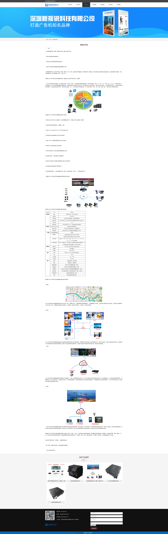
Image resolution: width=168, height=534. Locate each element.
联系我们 (119, 4)
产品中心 (86, 4)
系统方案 (110, 4)
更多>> (84, 460)
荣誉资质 (102, 4)
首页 (47, 39)
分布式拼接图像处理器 (50, 450)
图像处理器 (55, 39)
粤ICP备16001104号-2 (64, 514)
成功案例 (94, 4)
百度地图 (77, 532)
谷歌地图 (81, 532)
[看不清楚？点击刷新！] (93, 525)
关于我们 (70, 4)
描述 (49, 48)
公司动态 (78, 4)
